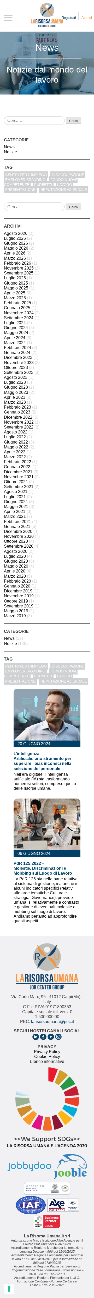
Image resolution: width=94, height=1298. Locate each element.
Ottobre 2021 (16, 482)
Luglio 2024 (15, 323)
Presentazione (20, 189)
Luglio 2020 (15, 556)
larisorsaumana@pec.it (52, 1021)
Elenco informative (47, 1061)
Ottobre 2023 (16, 367)
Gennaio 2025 (17, 308)
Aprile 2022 (14, 452)
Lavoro (64, 185)
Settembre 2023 (18, 372)
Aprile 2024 (14, 338)
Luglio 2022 (15, 437)
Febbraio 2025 (17, 303)
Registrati (69, 18)
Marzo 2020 (15, 576)
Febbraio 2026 (17, 263)
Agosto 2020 (15, 551)
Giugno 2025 (16, 283)
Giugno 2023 (16, 387)
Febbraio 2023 (17, 407)
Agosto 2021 (15, 491)
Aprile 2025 (14, 293)
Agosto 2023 (15, 377)
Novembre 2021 (19, 477)
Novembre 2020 (19, 536)
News (9, 147)
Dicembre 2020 (18, 531)
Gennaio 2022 (17, 467)
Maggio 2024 (16, 332)
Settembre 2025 (18, 273)
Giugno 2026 (16, 243)
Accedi (86, 18)
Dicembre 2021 (18, 472)
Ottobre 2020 (16, 541)
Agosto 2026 (15, 233)
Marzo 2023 (15, 402)
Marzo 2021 (15, 516)
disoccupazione (68, 175)
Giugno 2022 (16, 442)
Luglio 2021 (15, 497)
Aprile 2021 (14, 511)
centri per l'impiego (26, 175)
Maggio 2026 (16, 248)
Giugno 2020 (16, 561)
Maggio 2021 (16, 506)
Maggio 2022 (16, 447)
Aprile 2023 (14, 397)
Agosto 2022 (15, 432)
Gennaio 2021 (17, 526)
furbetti (43, 185)
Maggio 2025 (16, 288)
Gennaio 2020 (17, 586)
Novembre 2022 (19, 422)
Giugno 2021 (16, 501)
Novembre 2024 (19, 313)
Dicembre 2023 (18, 357)
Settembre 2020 (18, 546)
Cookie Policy (47, 1056)
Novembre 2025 (19, 268)
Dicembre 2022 (18, 417)
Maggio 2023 (16, 392)
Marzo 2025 (15, 298)
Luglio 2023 (15, 382)
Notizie (10, 152)
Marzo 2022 (15, 457)
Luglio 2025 (15, 278)
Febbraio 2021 (17, 521)
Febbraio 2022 (17, 462)
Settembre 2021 (18, 486)
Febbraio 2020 (17, 581)
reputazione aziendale (63, 189)
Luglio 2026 (15, 238)
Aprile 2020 (14, 571)
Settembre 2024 (18, 318)
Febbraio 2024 (17, 347)
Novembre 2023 (19, 362)
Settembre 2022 (18, 427)
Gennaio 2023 (17, 412)
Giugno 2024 (16, 327)
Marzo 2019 (15, 616)
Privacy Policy (47, 1051)
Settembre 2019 (18, 606)
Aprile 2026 (14, 253)
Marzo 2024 (15, 342)
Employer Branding (25, 180)
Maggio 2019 (16, 611)
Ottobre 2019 (16, 601)
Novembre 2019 (19, 596)
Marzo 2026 (15, 258)
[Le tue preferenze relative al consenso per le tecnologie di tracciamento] (9, 1289)
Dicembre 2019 (18, 591)
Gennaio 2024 (17, 352)
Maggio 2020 (16, 566)
